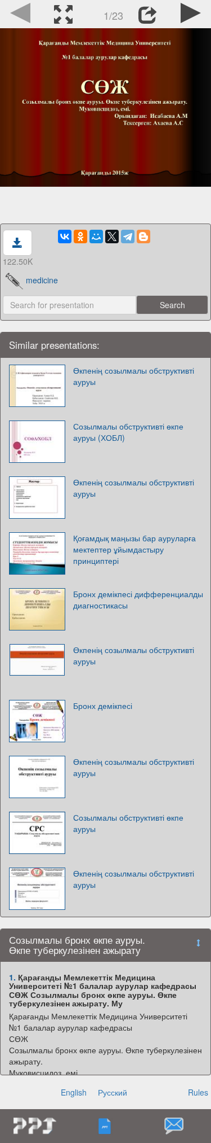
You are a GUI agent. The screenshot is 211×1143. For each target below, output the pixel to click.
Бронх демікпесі (102, 705)
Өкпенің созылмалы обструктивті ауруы (133, 376)
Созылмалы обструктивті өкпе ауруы (128, 823)
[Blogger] (143, 236)
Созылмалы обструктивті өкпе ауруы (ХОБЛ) (128, 432)
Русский (112, 1092)
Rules (198, 1092)
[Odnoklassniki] (80, 236)
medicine (42, 280)
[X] (112, 236)
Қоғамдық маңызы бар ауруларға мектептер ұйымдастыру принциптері (134, 549)
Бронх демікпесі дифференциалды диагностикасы (138, 599)
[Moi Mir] (96, 236)
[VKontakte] (64, 236)
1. (12, 977)
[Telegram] (127, 236)
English (74, 1092)
